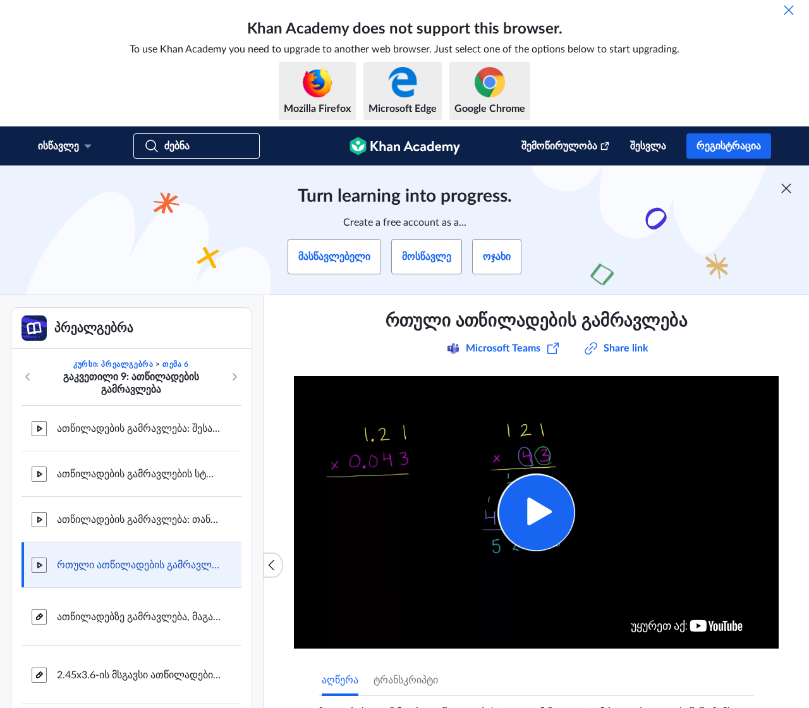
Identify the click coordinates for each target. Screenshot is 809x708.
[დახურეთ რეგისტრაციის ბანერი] (786, 188)
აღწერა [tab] (340, 680)
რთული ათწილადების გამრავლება (139, 565)
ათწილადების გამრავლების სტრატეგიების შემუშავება (139, 474)
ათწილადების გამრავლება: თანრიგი (139, 520)
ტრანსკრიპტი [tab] (406, 680)
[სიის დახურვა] (273, 565)
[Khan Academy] (405, 146)
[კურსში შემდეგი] (234, 376)
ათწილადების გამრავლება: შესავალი (139, 429)
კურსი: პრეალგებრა (113, 364)
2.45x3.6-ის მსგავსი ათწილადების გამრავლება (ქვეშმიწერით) (139, 675)
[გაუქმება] (789, 10)
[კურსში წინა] (27, 376)
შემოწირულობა (559, 146)
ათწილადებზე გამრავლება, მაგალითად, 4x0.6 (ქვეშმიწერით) (139, 617)
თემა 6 (175, 364)
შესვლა (648, 146)
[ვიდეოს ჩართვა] (536, 512)
